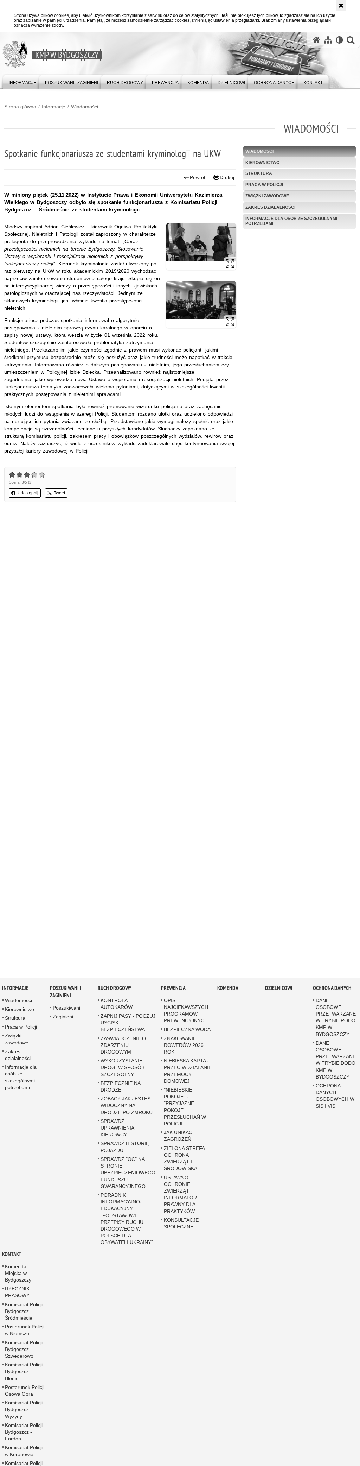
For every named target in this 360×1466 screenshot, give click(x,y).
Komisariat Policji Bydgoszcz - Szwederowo (24, 1350)
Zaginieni (63, 1018)
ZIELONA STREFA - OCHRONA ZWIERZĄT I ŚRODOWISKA (186, 1160)
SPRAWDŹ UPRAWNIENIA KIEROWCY (117, 1129)
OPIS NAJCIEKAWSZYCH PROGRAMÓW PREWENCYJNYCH (186, 1012)
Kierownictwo (262, 162)
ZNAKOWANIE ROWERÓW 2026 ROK (184, 1046)
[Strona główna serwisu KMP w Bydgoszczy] (316, 40)
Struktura (258, 173)
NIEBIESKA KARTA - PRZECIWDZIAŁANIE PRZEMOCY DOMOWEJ (188, 1073)
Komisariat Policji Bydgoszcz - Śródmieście (24, 1312)
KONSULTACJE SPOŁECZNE (181, 1225)
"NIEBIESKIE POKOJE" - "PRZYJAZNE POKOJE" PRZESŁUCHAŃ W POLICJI (185, 1108)
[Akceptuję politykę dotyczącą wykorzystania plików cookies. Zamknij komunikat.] (341, 5)
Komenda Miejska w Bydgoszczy (18, 1274)
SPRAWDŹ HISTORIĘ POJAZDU (125, 1148)
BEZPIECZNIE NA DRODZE (120, 1088)
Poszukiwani (66, 1009)
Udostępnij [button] (28, 493)
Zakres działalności (270, 207)
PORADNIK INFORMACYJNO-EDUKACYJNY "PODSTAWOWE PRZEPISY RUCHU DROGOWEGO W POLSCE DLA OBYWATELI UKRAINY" (127, 1220)
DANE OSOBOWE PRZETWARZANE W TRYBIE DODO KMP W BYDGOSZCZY (336, 1061)
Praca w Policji (264, 184)
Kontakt (11, 1255)
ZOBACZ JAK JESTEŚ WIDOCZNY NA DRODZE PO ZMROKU (127, 1107)
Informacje (53, 106)
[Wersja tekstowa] (339, 40)
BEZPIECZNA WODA (187, 1031)
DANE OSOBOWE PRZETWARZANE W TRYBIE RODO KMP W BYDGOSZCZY (336, 1019)
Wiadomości (84, 106)
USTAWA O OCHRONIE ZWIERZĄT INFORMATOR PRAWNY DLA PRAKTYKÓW (180, 1195)
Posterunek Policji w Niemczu (24, 1332)
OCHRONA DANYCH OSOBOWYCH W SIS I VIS (335, 1098)
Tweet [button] (59, 493)
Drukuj (227, 177)
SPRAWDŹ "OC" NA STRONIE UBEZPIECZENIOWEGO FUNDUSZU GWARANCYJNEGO (128, 1174)
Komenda (227, 989)
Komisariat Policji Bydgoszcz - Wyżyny (24, 1411)
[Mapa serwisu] (328, 40)
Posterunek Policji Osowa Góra (24, 1392)
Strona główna (20, 106)
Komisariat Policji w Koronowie (24, 1452)
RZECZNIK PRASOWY (17, 1294)
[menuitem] (22, 81)
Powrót (197, 177)
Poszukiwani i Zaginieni (65, 993)
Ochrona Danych (332, 989)
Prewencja (173, 989)
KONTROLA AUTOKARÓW (117, 1005)
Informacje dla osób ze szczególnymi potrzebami (291, 221)
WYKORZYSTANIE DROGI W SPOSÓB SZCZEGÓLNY (122, 1069)
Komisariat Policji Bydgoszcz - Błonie (24, 1373)
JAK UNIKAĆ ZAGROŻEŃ (178, 1137)
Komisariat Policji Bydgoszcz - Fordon (24, 1433)
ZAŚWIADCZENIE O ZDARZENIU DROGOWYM (123, 1046)
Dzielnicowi (278, 989)
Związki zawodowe (267, 196)
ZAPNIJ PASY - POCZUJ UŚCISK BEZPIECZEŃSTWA (128, 1024)
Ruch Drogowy (114, 989)
